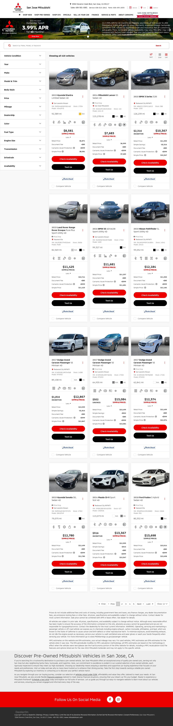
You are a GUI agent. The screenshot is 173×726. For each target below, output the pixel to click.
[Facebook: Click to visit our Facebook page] (110, 699)
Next (140, 604)
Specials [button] (67, 15)
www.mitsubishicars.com (73, 717)
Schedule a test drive (40, 679)
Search (158, 46)
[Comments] (83, 122)
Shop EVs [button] (56, 15)
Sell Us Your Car (81, 15)
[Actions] (83, 96)
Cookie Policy (54, 715)
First (103, 604)
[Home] (19, 15)
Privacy (45, 715)
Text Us (68, 167)
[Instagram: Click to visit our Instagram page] (118, 699)
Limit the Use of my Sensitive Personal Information (78, 715)
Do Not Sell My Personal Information (110, 715)
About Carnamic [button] (126, 15)
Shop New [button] (27, 15)
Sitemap (39, 715)
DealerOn (31, 715)
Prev (112, 604)
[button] (85, 75)
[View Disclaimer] (75, 122)
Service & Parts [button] (108, 15)
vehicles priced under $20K (86, 674)
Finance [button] (95, 15)
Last (149, 604)
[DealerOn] (22, 712)
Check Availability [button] (68, 159)
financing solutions (54, 677)
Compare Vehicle (63, 186)
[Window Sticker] (124, 124)
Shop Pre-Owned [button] (42, 15)
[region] (68, 146)
